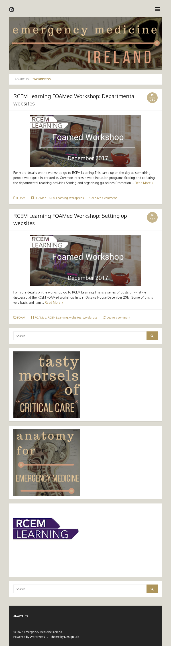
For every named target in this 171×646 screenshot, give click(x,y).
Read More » (144, 183)
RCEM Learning (58, 198)
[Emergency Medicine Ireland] (85, 43)
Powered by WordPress (29, 636)
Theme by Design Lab (65, 636)
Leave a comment (105, 198)
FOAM (21, 198)
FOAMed (40, 198)
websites (75, 317)
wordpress (76, 198)
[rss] (11, 9)
